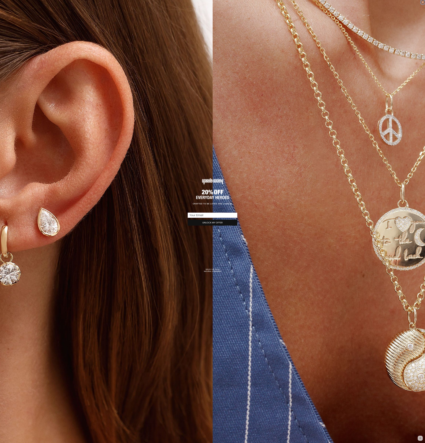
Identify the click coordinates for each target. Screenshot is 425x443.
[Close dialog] (423, 2)
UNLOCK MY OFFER (212, 222)
